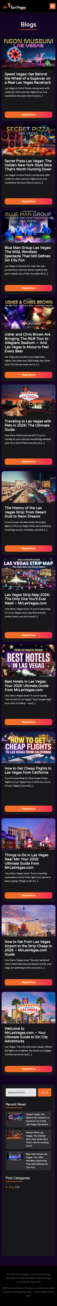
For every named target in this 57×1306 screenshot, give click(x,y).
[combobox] (21, 1092)
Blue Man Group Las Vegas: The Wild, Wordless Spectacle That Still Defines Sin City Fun (37, 1161)
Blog (11, 1187)
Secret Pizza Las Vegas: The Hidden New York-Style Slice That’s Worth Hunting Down (37, 1139)
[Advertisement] (28, 1223)
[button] (52, 6)
